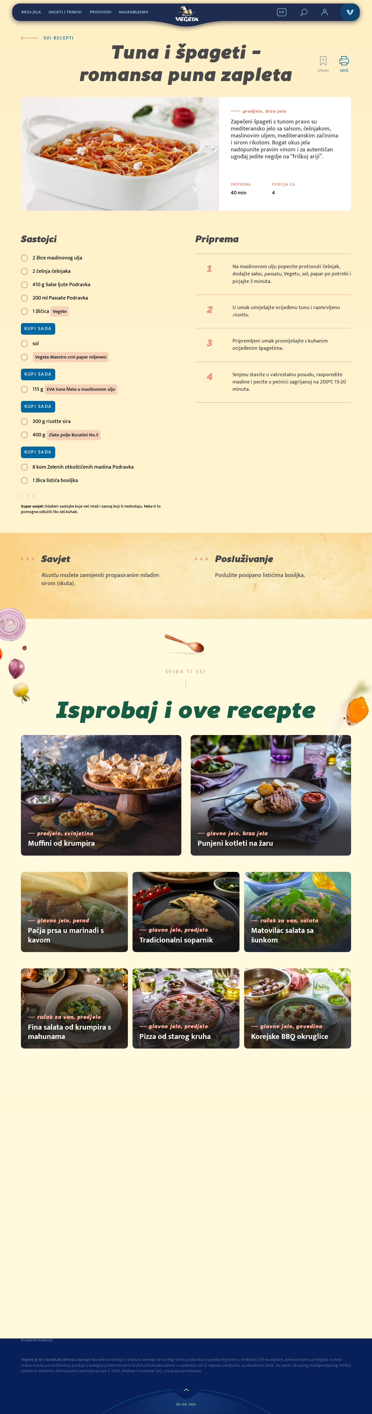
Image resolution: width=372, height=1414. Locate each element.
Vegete (60, 312)
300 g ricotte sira (52, 421)
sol (36, 343)
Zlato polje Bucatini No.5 (73, 435)
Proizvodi (101, 12)
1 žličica (50, 311)
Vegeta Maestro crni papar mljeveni (70, 357)
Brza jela (31, 12)
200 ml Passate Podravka (60, 298)
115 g (74, 389)
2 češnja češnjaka (52, 271)
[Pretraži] (304, 12)
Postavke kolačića (37, 1340)
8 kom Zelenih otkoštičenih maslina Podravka (83, 467)
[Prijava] (324, 12)
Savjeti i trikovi (65, 12)
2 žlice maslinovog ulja (57, 258)
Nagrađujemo (133, 12)
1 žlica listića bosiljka (55, 480)
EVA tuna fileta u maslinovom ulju (81, 389)
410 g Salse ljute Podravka (61, 284)
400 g (65, 435)
